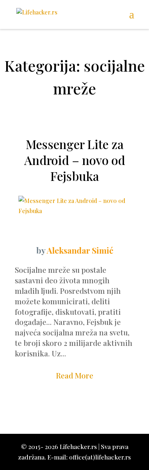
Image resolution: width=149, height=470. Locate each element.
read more (74, 375)
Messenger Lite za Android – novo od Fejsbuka (74, 160)
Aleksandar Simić (80, 250)
